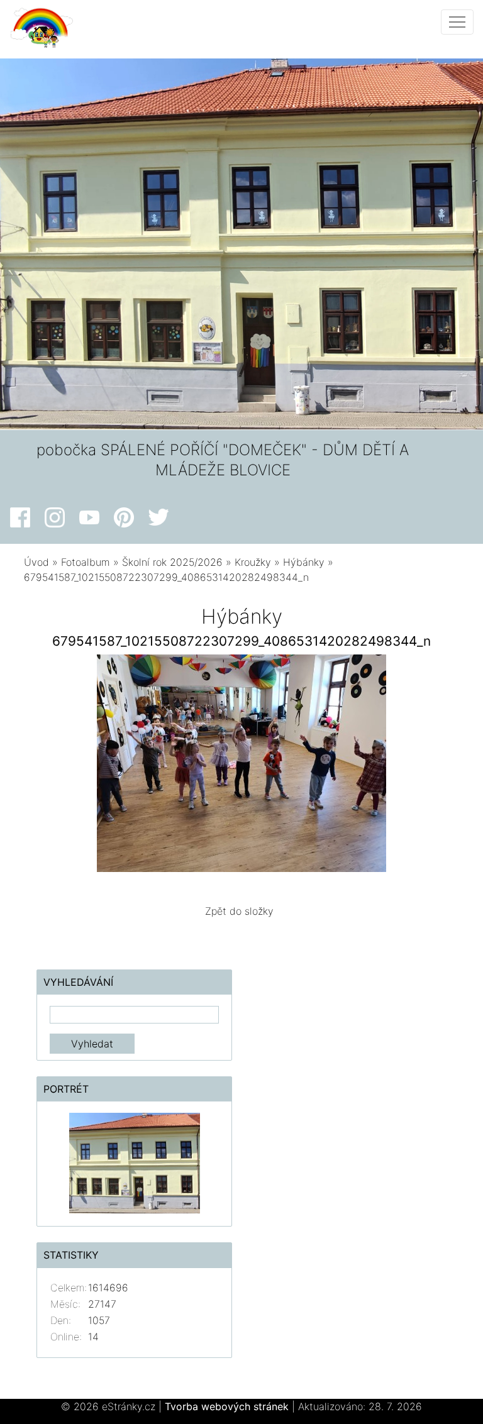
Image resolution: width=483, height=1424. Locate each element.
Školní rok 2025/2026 (172, 562)
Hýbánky (304, 562)
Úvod (36, 562)
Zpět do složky (239, 911)
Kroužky (253, 562)
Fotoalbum (85, 562)
